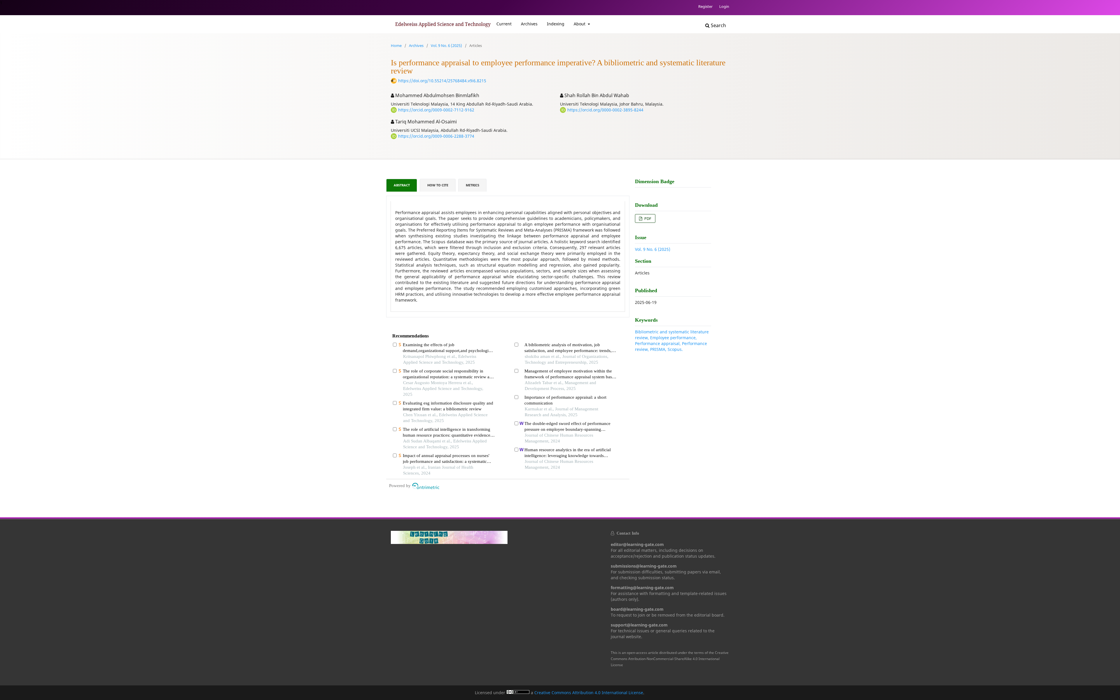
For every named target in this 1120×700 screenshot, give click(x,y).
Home (396, 45)
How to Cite (437, 185)
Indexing (555, 24)
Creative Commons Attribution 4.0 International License (588, 692)
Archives (529, 24)
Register (705, 6)
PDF (647, 218)
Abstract (402, 185)
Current (504, 24)
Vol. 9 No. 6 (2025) (446, 45)
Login (724, 6)
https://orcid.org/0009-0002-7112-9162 (436, 110)
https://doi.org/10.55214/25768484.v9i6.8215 (442, 80)
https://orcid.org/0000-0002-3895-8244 (605, 110)
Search (718, 25)
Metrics (472, 185)
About (580, 24)
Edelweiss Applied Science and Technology (443, 24)
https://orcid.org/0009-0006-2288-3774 (436, 136)
